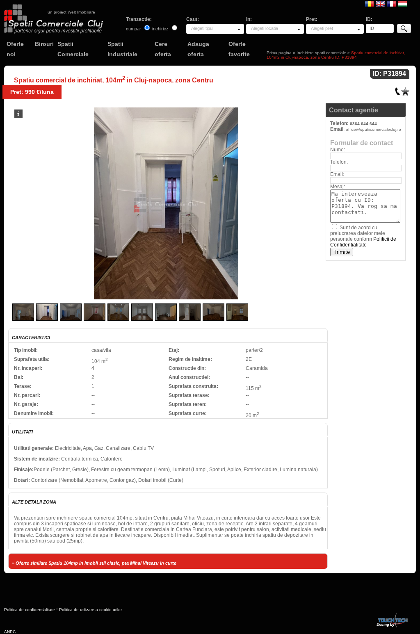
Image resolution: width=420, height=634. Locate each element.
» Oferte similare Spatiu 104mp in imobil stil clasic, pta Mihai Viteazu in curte (94, 563)
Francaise (391, 3)
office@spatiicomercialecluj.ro (373, 129)
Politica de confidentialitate (29, 609)
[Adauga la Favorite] (405, 89)
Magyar (402, 3)
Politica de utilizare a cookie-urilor (90, 609)
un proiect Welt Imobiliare (71, 12)
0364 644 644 (363, 123)
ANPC (10, 631)
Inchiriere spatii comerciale (321, 52)
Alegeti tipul (202, 28)
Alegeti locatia (264, 28)
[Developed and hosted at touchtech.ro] (392, 614)
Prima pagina (279, 52)
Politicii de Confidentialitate (363, 242)
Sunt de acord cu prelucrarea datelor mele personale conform (363, 236)
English (380, 3)
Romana (369, 3)
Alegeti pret (322, 28)
